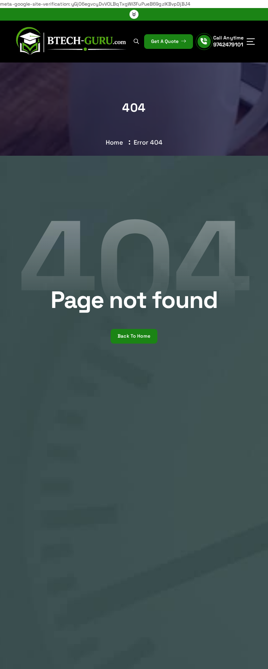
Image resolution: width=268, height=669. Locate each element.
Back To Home (134, 336)
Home (114, 142)
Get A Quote (165, 41)
